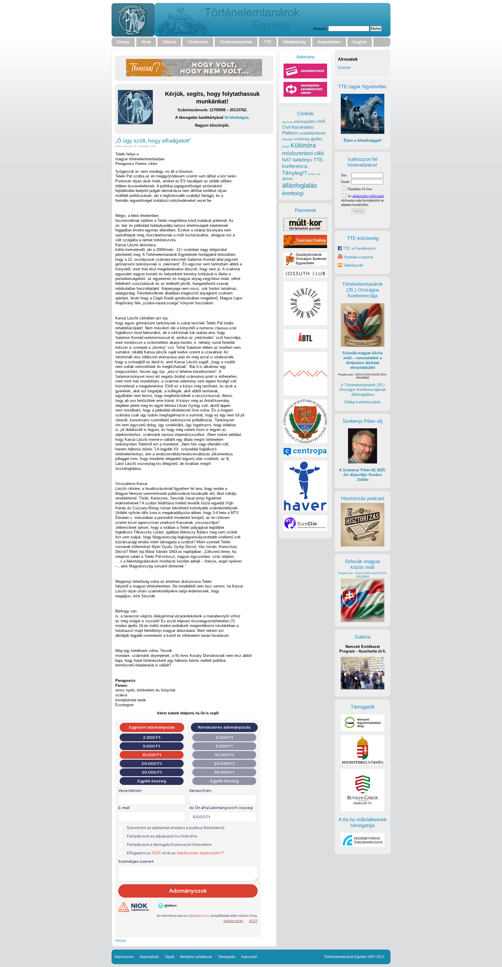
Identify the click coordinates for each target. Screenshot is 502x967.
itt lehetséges (236, 117)
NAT (286, 159)
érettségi (293, 193)
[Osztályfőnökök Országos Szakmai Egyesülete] (305, 264)
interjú (285, 146)
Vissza (120, 940)
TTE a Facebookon (358, 248)
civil (321, 121)
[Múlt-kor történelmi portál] (305, 229)
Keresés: (320, 28)
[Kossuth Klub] (305, 276)
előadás (287, 139)
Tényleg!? (294, 173)
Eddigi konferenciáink (363, 402)
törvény (311, 174)
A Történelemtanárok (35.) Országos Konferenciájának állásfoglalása (362, 390)
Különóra (303, 145)
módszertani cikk (303, 153)
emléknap (302, 139)
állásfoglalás (299, 185)
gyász (316, 138)
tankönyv (302, 160)
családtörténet (312, 133)
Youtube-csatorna (358, 257)
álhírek (287, 179)
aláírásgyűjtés (305, 122)
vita (318, 173)
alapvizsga (287, 122)
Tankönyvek (353, 265)
